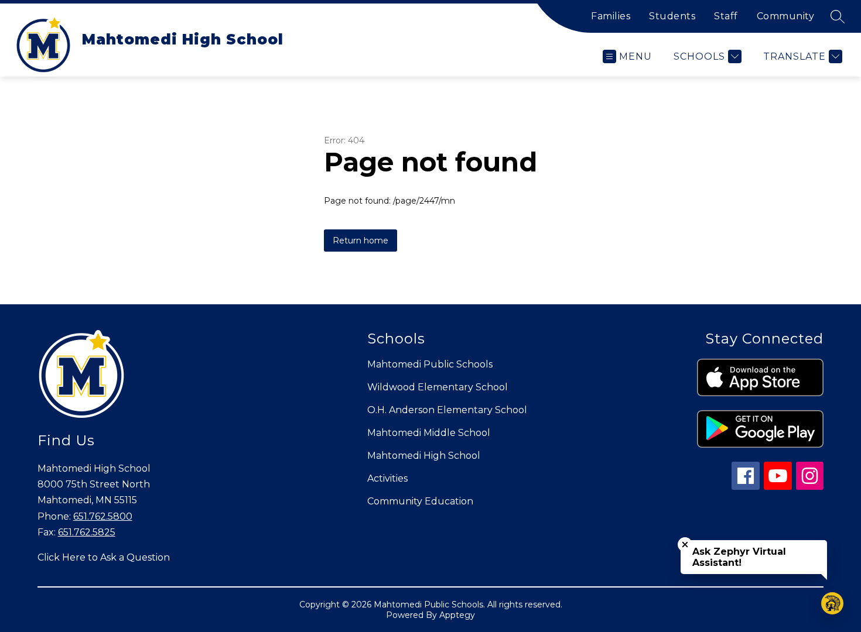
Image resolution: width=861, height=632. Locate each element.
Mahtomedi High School (423, 455)
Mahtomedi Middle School (428, 432)
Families (610, 16)
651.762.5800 (102, 516)
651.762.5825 (86, 532)
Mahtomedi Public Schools (430, 364)
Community (786, 16)
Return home (360, 240)
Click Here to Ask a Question (103, 557)
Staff (726, 16)
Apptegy (457, 615)
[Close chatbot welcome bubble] (685, 544)
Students (672, 16)
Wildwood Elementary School (437, 387)
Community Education (420, 501)
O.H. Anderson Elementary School (447, 409)
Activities (387, 478)
